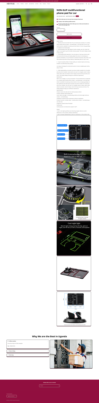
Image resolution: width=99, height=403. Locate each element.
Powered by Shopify (16, 400)
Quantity (58, 27)
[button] (86, 4)
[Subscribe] (58, 385)
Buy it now (69, 37)
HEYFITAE (10, 400)
